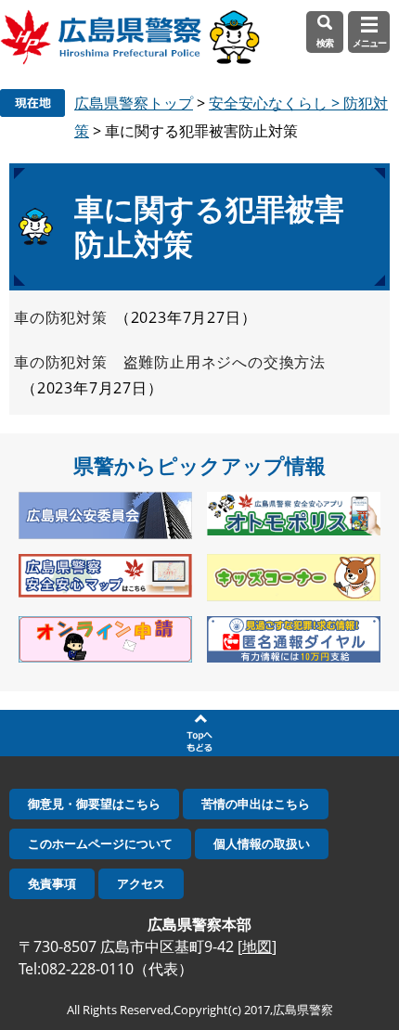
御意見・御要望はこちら (94, 803)
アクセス (141, 883)
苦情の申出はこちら (255, 803)
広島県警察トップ (133, 103)
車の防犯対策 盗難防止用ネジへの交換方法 (170, 362)
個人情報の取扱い (261, 843)
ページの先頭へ (199, 733)
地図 (257, 946)
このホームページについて (100, 843)
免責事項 (52, 883)
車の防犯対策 (61, 317)
